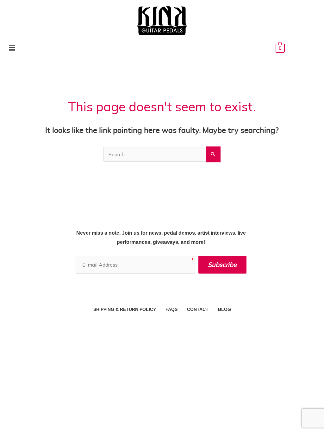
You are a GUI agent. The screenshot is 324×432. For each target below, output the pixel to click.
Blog (224, 309)
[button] (11, 48)
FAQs (171, 309)
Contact (198, 309)
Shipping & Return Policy (124, 309)
